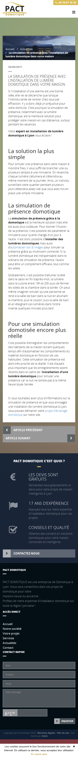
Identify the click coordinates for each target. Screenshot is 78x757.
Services (8, 638)
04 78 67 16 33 (67, 2)
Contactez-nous (26, 553)
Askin (45, 736)
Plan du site (63, 732)
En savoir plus (39, 754)
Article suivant (18, 438)
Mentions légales (46, 732)
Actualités (26, 49)
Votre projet (11, 633)
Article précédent (27, 430)
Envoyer (67, 721)
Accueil (9, 49)
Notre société (12, 629)
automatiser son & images (26, 247)
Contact (8, 648)
